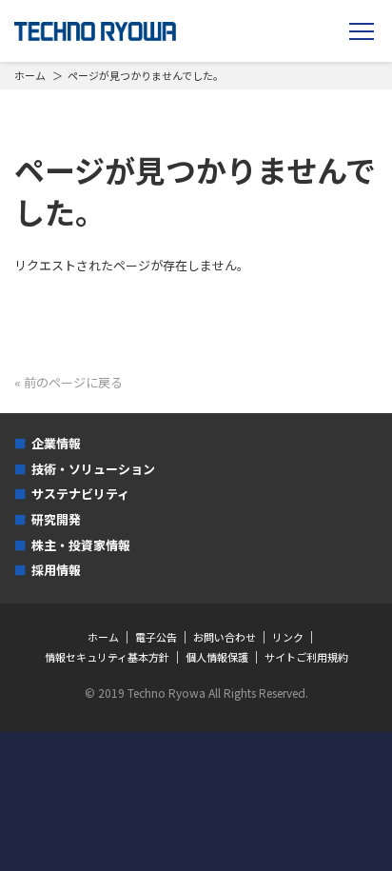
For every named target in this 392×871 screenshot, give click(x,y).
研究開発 (56, 519)
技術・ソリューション (93, 469)
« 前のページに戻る (68, 382)
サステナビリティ (80, 494)
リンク (288, 637)
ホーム (30, 75)
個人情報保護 (217, 657)
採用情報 (56, 570)
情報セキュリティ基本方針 (107, 657)
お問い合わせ (224, 637)
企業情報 (56, 443)
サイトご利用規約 (306, 657)
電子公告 (156, 637)
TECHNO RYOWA (95, 31)
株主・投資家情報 (80, 545)
